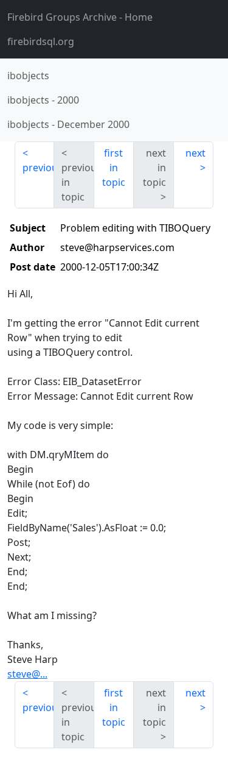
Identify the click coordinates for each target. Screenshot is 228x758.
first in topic (113, 167)
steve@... (27, 674)
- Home (80, 17)
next (195, 153)
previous (38, 167)
